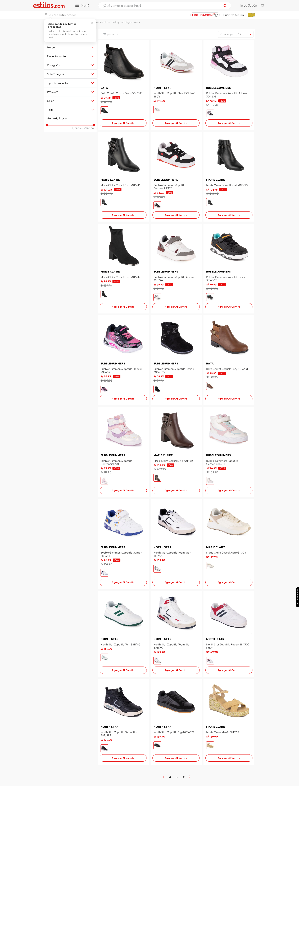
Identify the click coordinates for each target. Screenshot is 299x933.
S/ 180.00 (87, 128)
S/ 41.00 (76, 128)
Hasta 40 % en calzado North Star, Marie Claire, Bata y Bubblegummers (97, 22)
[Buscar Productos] (225, 5)
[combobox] (164, 5)
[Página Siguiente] (189, 777)
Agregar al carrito (123, 123)
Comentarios (297, 595)
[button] (60, 15)
